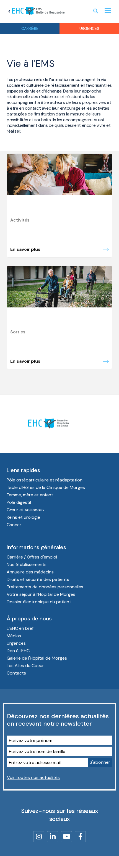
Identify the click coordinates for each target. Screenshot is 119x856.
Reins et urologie (23, 517)
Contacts (16, 673)
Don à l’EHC (18, 651)
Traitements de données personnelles (45, 587)
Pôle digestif (19, 502)
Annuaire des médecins (30, 572)
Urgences (89, 28)
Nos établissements (26, 564)
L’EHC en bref (20, 628)
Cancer (14, 525)
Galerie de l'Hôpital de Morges (37, 658)
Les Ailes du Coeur (25, 665)
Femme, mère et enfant (30, 495)
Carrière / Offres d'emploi (32, 557)
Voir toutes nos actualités (33, 777)
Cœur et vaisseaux (26, 510)
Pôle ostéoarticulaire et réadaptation (44, 480)
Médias (14, 636)
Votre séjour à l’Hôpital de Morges (41, 594)
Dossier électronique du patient (39, 602)
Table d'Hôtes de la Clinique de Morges (46, 487)
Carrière (29, 28)
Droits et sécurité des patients (38, 579)
